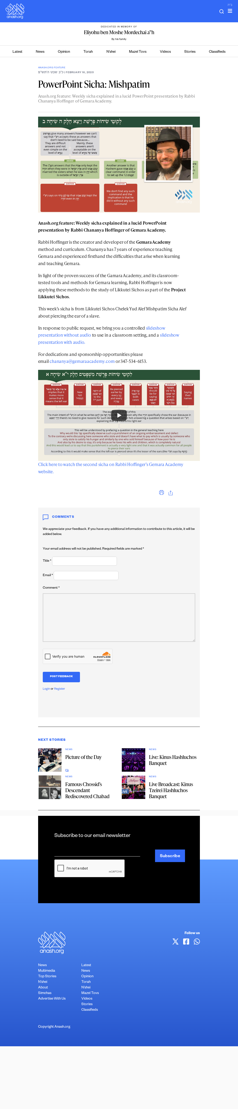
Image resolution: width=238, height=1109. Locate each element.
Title (47, 561)
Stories (189, 52)
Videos (165, 52)
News (40, 52)
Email (48, 575)
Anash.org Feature (52, 68)
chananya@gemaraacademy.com (82, 361)
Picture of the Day (83, 757)
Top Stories (47, 977)
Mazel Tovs (137, 52)
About (43, 988)
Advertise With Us (52, 999)
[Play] (119, 415)
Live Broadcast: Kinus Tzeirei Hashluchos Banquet (171, 790)
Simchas (44, 993)
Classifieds (217, 52)
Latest (17, 52)
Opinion (64, 52)
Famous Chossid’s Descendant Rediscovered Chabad (87, 790)
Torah (88, 52)
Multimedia (46, 971)
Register (59, 689)
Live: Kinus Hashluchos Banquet (172, 760)
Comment (51, 588)
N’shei (111, 52)
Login (46, 689)
